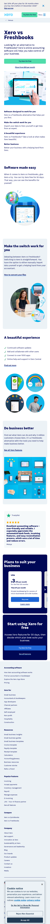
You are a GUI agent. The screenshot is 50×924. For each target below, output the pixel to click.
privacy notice (33, 900)
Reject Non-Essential (25, 913)
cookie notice (20, 900)
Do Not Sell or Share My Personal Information (25, 906)
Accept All (25, 920)
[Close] (42, 884)
